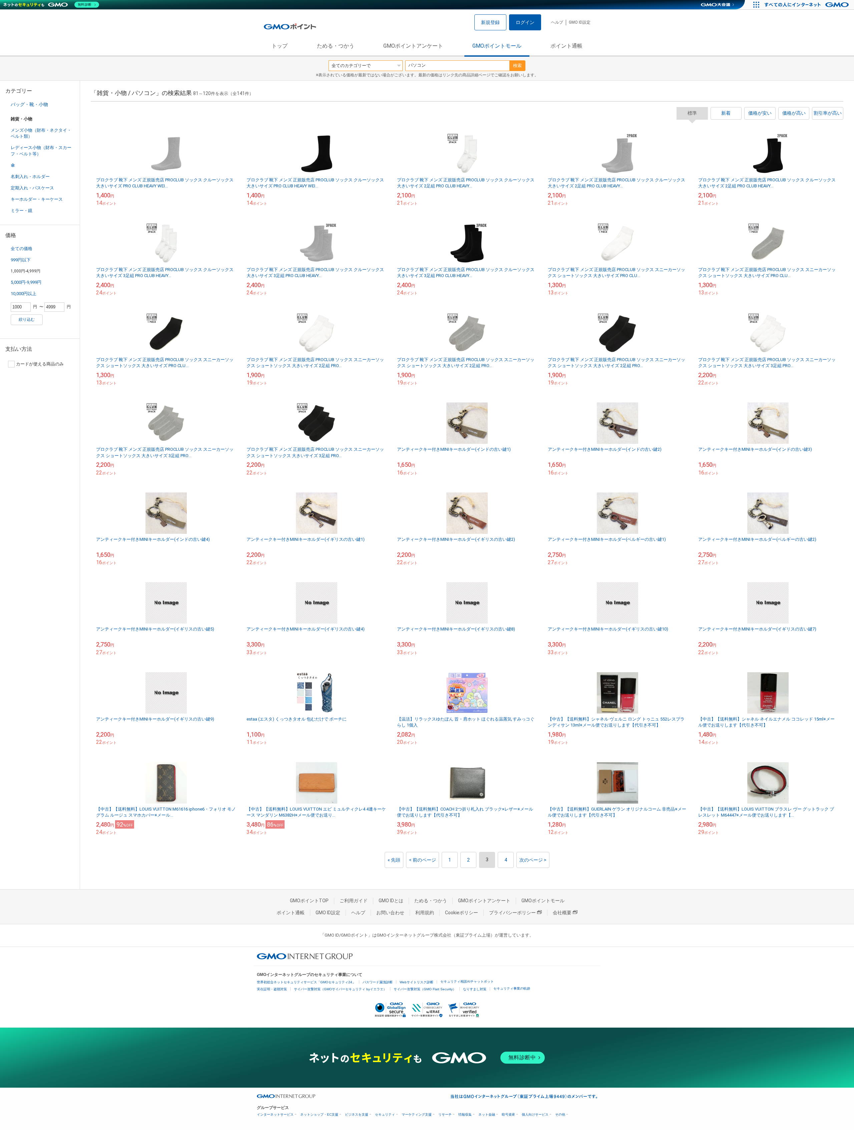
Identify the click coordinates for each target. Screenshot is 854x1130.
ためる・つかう (335, 46)
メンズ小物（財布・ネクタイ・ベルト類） (41, 133)
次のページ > (532, 860)
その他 (560, 1114)
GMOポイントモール (496, 46)
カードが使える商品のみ (40, 363)
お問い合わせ (390, 912)
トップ (280, 46)
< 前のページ (422, 860)
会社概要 (562, 912)
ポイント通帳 (566, 46)
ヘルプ (557, 22)
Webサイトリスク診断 (416, 982)
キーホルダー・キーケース (37, 199)
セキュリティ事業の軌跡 (511, 988)
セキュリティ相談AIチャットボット (467, 981)
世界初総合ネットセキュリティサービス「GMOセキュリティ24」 (306, 982)
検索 (517, 65)
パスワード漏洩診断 (378, 982)
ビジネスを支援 (356, 1114)
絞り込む (27, 319)
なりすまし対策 (474, 989)
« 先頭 (394, 860)
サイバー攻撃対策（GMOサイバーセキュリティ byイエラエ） (340, 989)
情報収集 (465, 1114)
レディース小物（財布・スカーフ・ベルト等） (41, 150)
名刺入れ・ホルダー (30, 176)
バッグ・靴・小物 (29, 104)
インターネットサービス (275, 1114)
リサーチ (445, 1114)
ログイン (525, 22)
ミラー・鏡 (21, 210)
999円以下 (21, 259)
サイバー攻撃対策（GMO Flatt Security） (425, 989)
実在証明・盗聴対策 (272, 989)
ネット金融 (486, 1114)
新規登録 (490, 22)
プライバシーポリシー (512, 912)
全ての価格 (21, 248)
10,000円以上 (23, 293)
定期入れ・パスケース (32, 187)
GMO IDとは (391, 900)
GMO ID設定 (579, 22)
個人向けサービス (535, 1114)
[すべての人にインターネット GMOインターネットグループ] (807, 4)
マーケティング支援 (417, 1114)
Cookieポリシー (461, 912)
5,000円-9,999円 (26, 282)
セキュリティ (385, 1114)
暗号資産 (508, 1114)
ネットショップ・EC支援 (319, 1114)
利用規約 (424, 912)
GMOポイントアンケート (413, 46)
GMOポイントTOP (309, 900)
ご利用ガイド (354, 900)
